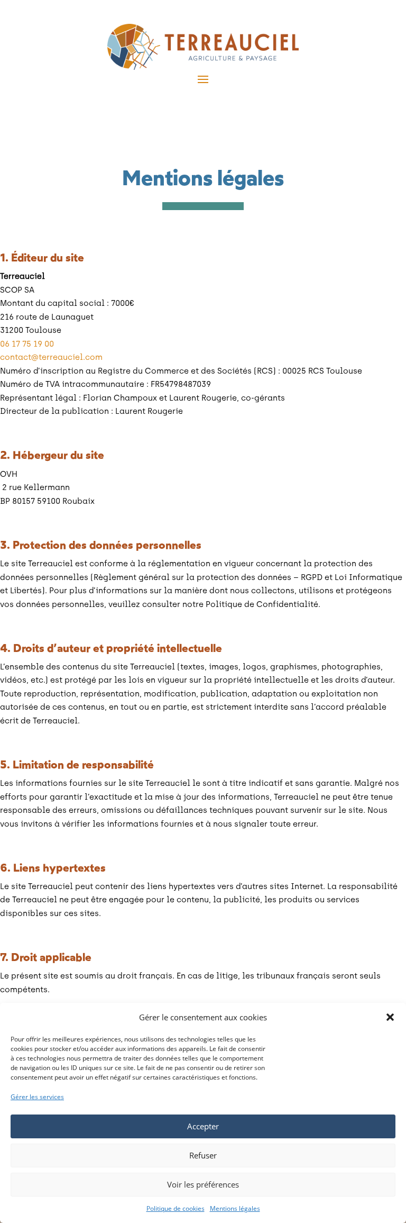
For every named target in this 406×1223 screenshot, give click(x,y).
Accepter (203, 1126)
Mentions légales (235, 1208)
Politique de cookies (175, 1208)
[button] (390, 1017)
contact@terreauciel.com (51, 357)
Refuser (203, 1155)
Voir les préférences (203, 1184)
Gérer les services (37, 1096)
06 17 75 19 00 (27, 344)
